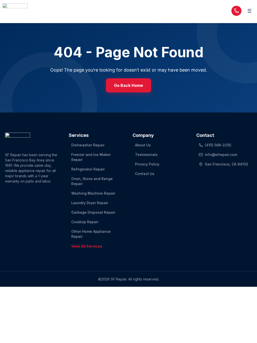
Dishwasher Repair (87, 145)
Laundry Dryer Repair (89, 203)
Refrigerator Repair (88, 169)
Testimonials (146, 154)
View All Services (86, 246)
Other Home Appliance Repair (91, 234)
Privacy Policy (147, 164)
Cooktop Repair (84, 222)
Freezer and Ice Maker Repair (91, 157)
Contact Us (144, 174)
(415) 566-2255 (218, 145)
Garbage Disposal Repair (93, 212)
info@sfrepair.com (221, 154)
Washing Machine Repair (93, 193)
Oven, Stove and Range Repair (92, 181)
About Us (143, 145)
